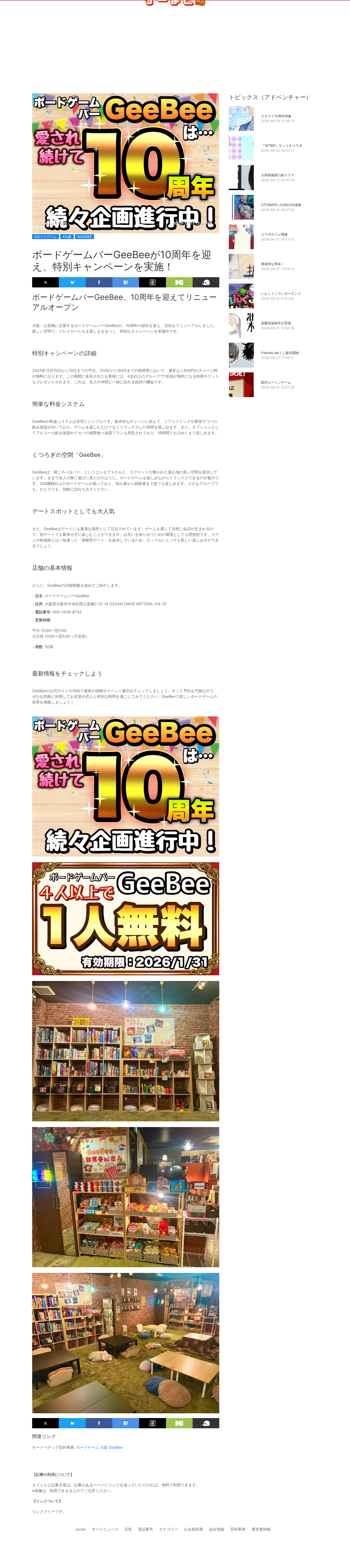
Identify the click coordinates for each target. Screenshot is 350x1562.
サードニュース (105, 1529)
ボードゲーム (87, 1447)
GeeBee (116, 1447)
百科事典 (237, 1529)
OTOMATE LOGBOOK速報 (281, 205)
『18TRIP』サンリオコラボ (281, 145)
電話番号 (145, 1529)
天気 (128, 1529)
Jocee (80, 1529)
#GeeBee (84, 237)
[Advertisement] (175, 57)
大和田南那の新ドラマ (277, 175)
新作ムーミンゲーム (276, 382)
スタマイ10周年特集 (276, 116)
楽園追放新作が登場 (276, 323)
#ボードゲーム (46, 237)
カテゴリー (168, 1529)
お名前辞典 (193, 1529)
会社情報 (216, 1529)
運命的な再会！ (272, 264)
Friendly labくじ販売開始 (280, 353)
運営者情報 (260, 1529)
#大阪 (67, 237)
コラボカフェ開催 (274, 234)
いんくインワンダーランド (281, 293)
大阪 (104, 1447)
